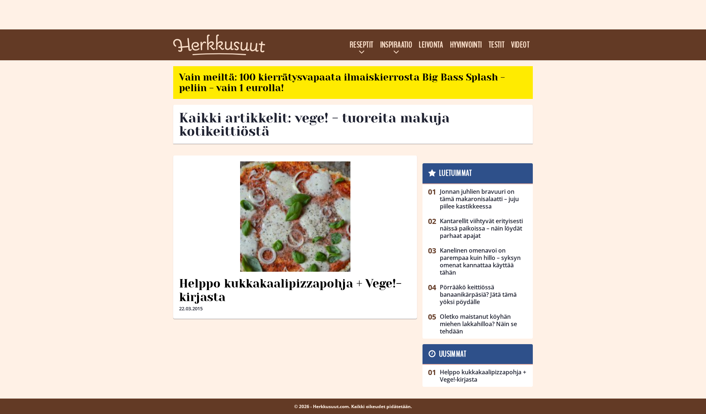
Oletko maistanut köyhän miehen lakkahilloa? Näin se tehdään (478, 324)
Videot (520, 44)
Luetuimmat (455, 173)
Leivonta (431, 44)
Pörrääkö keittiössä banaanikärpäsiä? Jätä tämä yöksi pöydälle (478, 294)
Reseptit (362, 44)
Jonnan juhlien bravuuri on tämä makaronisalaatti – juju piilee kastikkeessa (479, 199)
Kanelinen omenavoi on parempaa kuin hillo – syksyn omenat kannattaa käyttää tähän (480, 261)
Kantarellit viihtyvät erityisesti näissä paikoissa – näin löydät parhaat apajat (481, 228)
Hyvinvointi (466, 44)
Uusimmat (453, 354)
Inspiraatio (396, 44)
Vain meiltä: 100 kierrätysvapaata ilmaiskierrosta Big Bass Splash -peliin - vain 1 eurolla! (342, 82)
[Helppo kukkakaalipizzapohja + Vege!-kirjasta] (295, 216)
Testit (497, 44)
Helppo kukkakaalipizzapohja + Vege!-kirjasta (290, 290)
